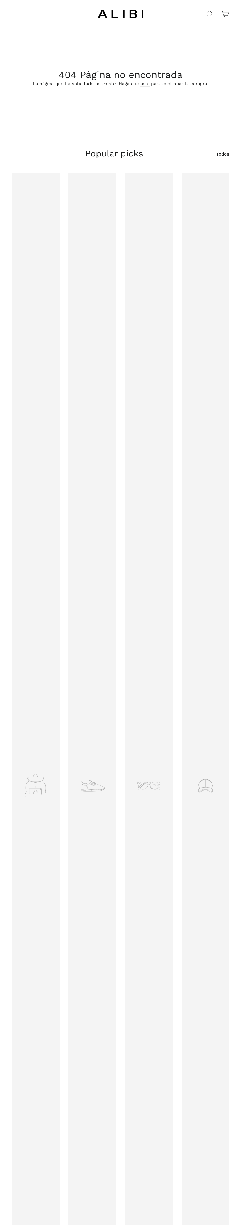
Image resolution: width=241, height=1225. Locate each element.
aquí (145, 83)
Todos (222, 154)
